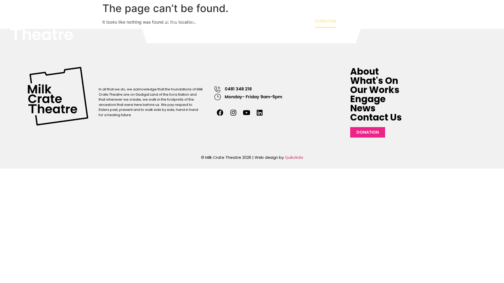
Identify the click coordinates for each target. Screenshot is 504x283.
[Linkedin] (259, 112)
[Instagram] (233, 112)
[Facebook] (220, 112)
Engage (271, 21)
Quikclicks (294, 157)
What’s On (203, 21)
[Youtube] (246, 112)
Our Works (241, 21)
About (171, 21)
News (299, 21)
